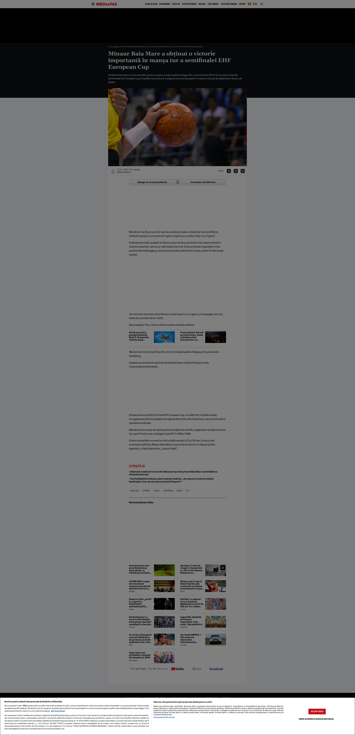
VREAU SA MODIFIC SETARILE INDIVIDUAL (316, 719)
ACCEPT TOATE (317, 711)
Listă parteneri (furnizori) (164, 717)
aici (36, 723)
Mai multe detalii (58, 711)
